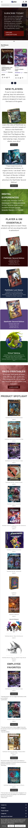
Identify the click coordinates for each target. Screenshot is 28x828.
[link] (7, 72)
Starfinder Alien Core (14, 327)
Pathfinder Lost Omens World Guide (14, 291)
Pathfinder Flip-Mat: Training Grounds (14, 482)
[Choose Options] (16, 78)
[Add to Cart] (3, 77)
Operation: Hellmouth (14, 614)
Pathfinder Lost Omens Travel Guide (14, 296)
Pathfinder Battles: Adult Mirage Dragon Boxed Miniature (7, 69)
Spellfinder (14, 592)
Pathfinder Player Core (14, 260)
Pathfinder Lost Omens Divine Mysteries (14, 293)
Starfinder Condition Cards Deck (14, 549)
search (24, 5)
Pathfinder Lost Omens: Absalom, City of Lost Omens (14, 294)
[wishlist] (9, 77)
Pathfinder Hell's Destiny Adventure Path (14, 439)
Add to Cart (14, 144)
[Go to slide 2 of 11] (15, 83)
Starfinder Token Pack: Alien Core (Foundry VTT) (14, 356)
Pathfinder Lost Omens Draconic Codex (14, 460)
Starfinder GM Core (14, 326)
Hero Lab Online (19, 203)
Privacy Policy (11, 823)
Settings (4, 826)
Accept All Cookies (20, 826)
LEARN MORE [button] (13, 387)
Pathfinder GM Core (14, 262)
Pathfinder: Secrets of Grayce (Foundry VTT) (14, 354)
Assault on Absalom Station (19, 70)
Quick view (5, 77)
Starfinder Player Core (14, 324)
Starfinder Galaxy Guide (14, 323)
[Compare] (7, 77)
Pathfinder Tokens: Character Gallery (14, 357)
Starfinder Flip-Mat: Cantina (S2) (14, 571)
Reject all (11, 826)
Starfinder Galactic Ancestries (14, 503)
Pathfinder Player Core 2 (14, 261)
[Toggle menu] (2, 2)
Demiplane (6, 203)
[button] (14, 33)
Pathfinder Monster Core (14, 264)
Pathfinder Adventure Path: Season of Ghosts (14, 785)
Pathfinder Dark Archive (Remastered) (14, 417)
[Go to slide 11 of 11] (12, 83)
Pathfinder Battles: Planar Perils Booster (14, 636)
